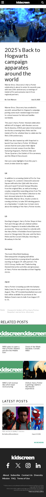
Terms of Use (23, 478)
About (6, 475)
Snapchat (11, 312)
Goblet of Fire (22, 310)
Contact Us (27, 475)
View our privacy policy (36, 491)
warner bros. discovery (25, 312)
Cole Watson (11, 100)
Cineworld (11, 310)
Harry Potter (33, 310)
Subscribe (15, 475)
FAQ (13, 478)
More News (39, 442)
